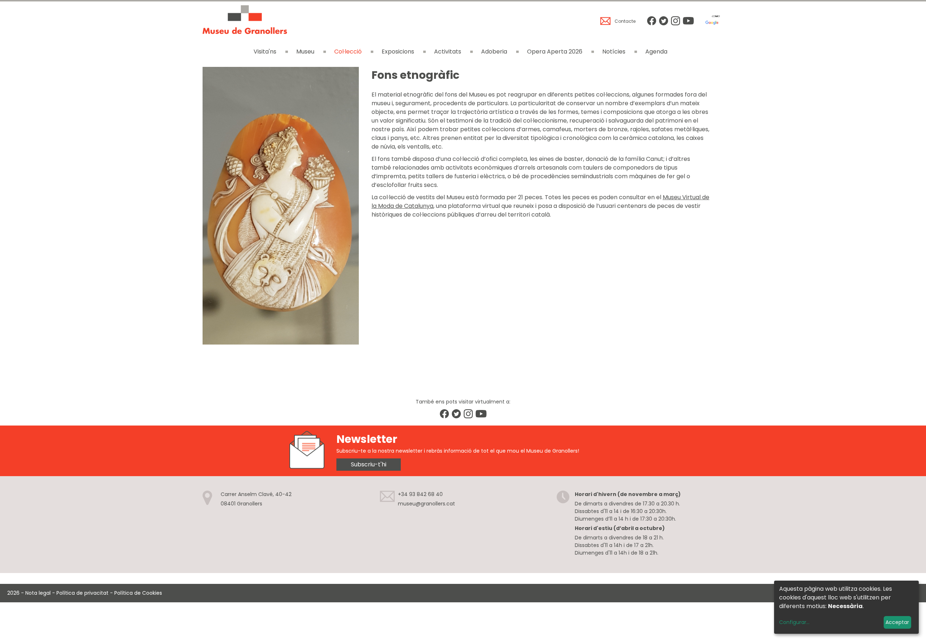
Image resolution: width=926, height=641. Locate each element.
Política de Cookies (138, 593)
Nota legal (38, 593)
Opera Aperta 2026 (554, 51)
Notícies (613, 51)
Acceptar (897, 622)
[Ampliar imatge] (281, 342)
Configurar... (794, 622)
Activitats (447, 51)
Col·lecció (348, 51)
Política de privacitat (82, 593)
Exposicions (398, 51)
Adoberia (494, 51)
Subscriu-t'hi (368, 464)
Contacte (625, 21)
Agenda (656, 51)
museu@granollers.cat (426, 503)
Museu (305, 51)
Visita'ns (265, 51)
